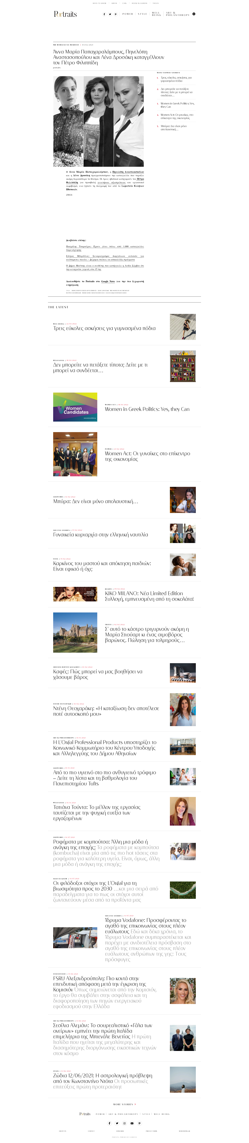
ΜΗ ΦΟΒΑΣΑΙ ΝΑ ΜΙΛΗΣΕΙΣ (87, 20)
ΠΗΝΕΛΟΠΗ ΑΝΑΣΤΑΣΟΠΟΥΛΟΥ (93, 293)
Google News (108, 281)
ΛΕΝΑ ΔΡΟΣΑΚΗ (103, 290)
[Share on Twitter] (110, 16)
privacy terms (151, 1131)
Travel (156, 3)
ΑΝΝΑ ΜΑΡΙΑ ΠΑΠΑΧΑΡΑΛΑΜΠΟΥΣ (84, 290)
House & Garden (139, 3)
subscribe (120, 1131)
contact (91, 1131)
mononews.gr (184, 1131)
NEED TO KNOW (99, 3)
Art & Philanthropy (178, 13)
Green (114, 3)
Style (142, 14)
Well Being (156, 13)
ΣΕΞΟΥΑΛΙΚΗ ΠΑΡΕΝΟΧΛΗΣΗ (116, 293)
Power (128, 14)
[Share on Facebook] (104, 16)
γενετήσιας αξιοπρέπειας (112, 182)
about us (62, 1131)
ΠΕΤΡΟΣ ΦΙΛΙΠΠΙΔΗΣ (73, 293)
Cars (124, 3)
